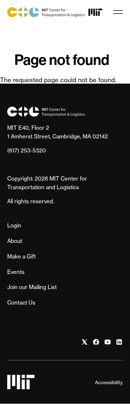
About (14, 240)
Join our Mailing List (32, 287)
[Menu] (118, 12)
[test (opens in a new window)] (84, 342)
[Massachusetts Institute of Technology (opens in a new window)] (95, 12)
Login (14, 225)
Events (16, 271)
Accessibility (109, 382)
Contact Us (21, 302)
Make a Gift (21, 256)
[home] (46, 12)
